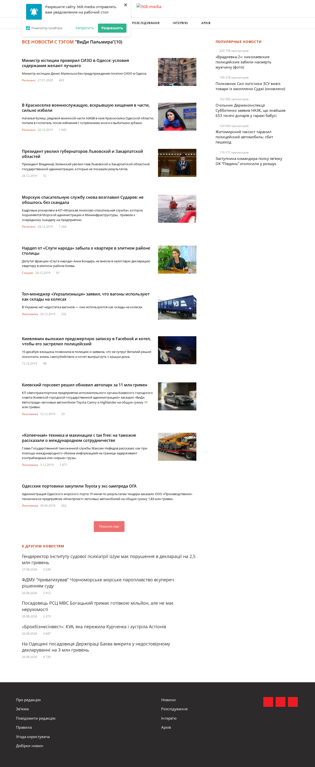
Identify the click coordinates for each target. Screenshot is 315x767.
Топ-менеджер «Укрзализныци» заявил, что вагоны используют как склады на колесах (86, 296)
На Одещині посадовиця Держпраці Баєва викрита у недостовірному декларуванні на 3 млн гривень (96, 647)
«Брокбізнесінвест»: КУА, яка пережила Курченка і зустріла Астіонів (94, 626)
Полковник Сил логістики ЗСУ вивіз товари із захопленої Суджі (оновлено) (250, 86)
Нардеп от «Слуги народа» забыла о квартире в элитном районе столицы (86, 250)
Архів (205, 23)
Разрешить (112, 27)
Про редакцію (28, 699)
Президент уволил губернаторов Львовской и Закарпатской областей (82, 154)
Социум (27, 273)
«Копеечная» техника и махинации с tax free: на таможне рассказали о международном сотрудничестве (79, 437)
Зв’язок (22, 708)
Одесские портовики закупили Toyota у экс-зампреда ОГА (79, 486)
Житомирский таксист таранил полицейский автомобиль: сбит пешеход (244, 136)
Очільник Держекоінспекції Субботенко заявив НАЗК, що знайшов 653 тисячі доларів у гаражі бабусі (250, 110)
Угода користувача (33, 736)
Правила (24, 727)
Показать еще (109, 526)
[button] (294, 23)
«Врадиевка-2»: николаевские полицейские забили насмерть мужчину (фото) (243, 62)
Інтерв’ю (180, 23)
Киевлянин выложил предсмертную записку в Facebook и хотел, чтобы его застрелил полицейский (86, 341)
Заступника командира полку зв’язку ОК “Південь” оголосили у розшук (249, 161)
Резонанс (29, 80)
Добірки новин (29, 745)
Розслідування (145, 23)
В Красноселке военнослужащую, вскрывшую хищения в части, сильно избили (86, 107)
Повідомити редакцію (35, 718)
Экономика (30, 314)
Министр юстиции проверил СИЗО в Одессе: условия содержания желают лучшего (75, 63)
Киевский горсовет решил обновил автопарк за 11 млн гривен (84, 385)
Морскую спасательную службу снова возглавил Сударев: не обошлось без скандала (82, 200)
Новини (168, 699)
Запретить (84, 27)
